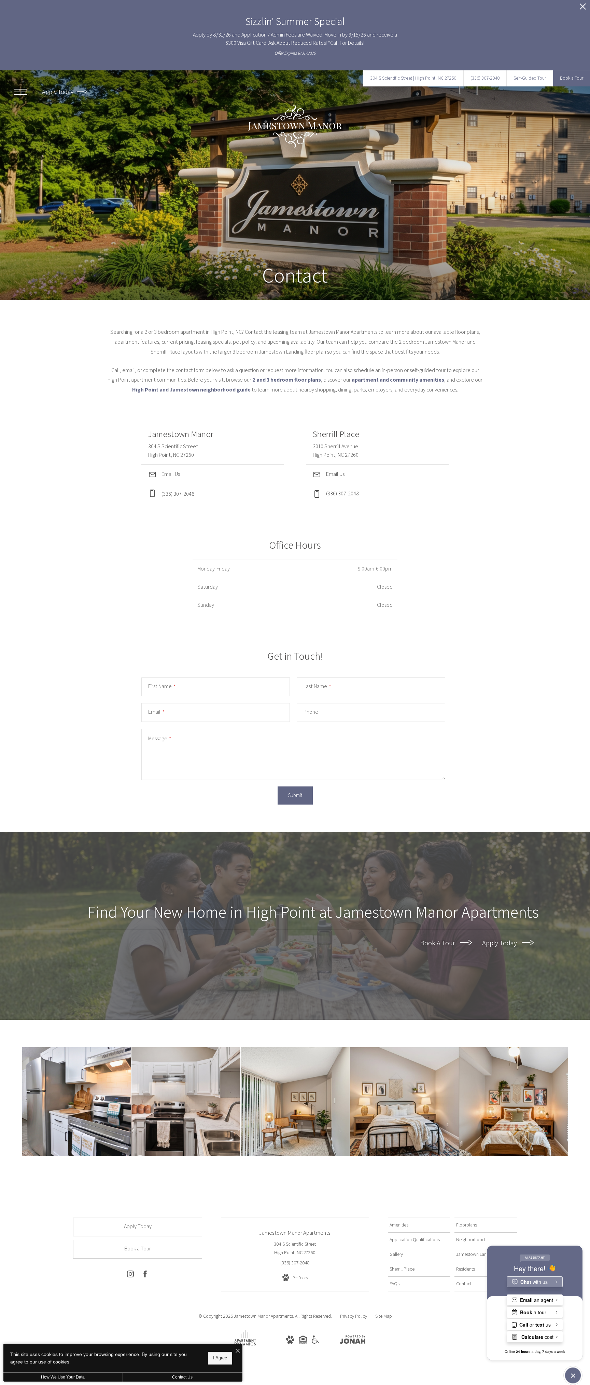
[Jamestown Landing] (185, 1101)
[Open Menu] (20, 92)
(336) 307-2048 (342, 493)
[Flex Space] (295, 1101)
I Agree (220, 1357)
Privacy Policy (353, 1316)
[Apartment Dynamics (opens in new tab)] (245, 1346)
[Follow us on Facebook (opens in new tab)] (145, 1275)
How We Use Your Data (63, 1377)
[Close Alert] (583, 8)
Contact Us (182, 1377)
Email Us (170, 474)
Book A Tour (438, 942)
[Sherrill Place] (76, 1101)
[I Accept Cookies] (238, 1351)
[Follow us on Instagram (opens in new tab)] (130, 1275)
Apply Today (58, 92)
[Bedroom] (404, 1101)
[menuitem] (419, 1225)
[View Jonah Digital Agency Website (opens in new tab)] (353, 1340)
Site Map (383, 1316)
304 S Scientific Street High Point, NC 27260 (295, 1248)
